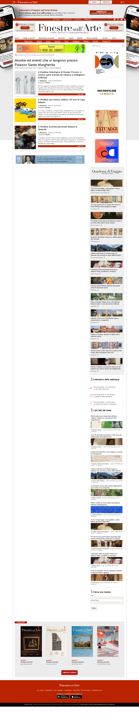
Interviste (57, 41)
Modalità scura (97, 690)
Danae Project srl (84, 704)
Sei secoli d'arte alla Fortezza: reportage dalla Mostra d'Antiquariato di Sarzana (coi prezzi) (106, 538)
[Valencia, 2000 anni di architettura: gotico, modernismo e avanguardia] (106, 313)
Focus (66, 41)
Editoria (86, 41)
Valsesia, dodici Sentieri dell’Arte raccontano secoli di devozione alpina (105, 287)
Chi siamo (56, 19)
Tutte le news (28, 41)
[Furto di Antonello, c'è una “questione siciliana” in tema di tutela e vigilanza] (106, 577)
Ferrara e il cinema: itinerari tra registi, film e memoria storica (105, 335)
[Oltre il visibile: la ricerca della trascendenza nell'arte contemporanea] (106, 510)
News (17, 38)
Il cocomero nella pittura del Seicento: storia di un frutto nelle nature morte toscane (106, 222)
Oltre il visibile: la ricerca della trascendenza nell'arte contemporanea (105, 504)
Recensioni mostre (46, 38)
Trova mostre (91, 38)
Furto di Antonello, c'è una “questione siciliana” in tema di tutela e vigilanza (106, 572)
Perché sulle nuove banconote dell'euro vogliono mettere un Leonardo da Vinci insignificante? (104, 418)
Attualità (39, 41)
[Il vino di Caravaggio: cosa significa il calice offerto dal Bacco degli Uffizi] (106, 183)
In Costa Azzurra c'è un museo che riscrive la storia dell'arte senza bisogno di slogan (105, 206)
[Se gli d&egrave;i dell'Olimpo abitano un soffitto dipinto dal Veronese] (106, 232)
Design (80, 38)
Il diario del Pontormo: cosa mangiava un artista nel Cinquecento (107, 453)
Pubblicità (87, 19)
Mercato (95, 41)
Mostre (48, 41)
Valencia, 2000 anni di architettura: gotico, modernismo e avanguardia (105, 319)
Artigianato (76, 41)
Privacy (91, 704)
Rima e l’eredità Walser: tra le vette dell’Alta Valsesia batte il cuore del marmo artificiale (105, 303)
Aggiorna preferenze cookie (100, 704)
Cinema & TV (106, 41)
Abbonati (106, 2)
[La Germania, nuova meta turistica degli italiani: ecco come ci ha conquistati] (106, 493)
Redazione (43, 81)
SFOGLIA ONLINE (27, 662)
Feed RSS (76, 690)
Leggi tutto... (81, 94)
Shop (114, 38)
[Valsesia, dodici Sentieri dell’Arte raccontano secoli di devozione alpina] (106, 280)
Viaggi (71, 38)
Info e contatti (58, 690)
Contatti (78, 19)
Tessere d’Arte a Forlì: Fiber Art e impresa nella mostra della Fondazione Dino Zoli (106, 351)
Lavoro (105, 38)
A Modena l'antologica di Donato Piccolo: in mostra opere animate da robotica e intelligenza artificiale (61, 75)
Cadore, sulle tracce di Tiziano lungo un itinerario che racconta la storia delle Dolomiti (106, 254)
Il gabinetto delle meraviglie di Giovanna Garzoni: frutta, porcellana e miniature (104, 270)
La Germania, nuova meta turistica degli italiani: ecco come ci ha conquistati (106, 487)
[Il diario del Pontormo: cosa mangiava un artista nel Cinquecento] (106, 459)
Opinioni (61, 38)
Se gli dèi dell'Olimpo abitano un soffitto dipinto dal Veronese (106, 238)
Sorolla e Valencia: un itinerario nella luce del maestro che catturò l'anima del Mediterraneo (106, 368)
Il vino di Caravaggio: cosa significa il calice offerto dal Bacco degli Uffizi (105, 189)
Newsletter (67, 19)
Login (94, 2)
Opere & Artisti (29, 38)
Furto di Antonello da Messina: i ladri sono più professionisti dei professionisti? (106, 436)
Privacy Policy (86, 690)
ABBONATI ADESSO (69, 673)
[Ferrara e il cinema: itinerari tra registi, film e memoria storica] (106, 329)
